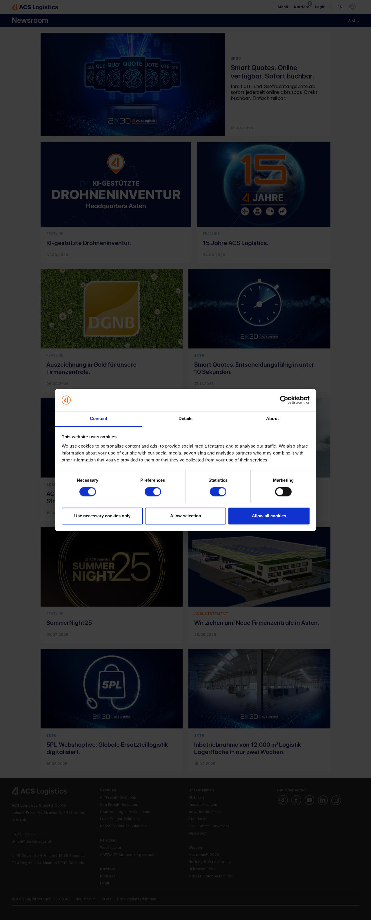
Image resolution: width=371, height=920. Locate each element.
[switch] (153, 491)
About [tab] (272, 418)
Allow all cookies (269, 515)
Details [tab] (186, 418)
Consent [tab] (98, 418)
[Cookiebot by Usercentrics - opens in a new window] (284, 400)
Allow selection (185, 515)
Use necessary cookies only (102, 515)
